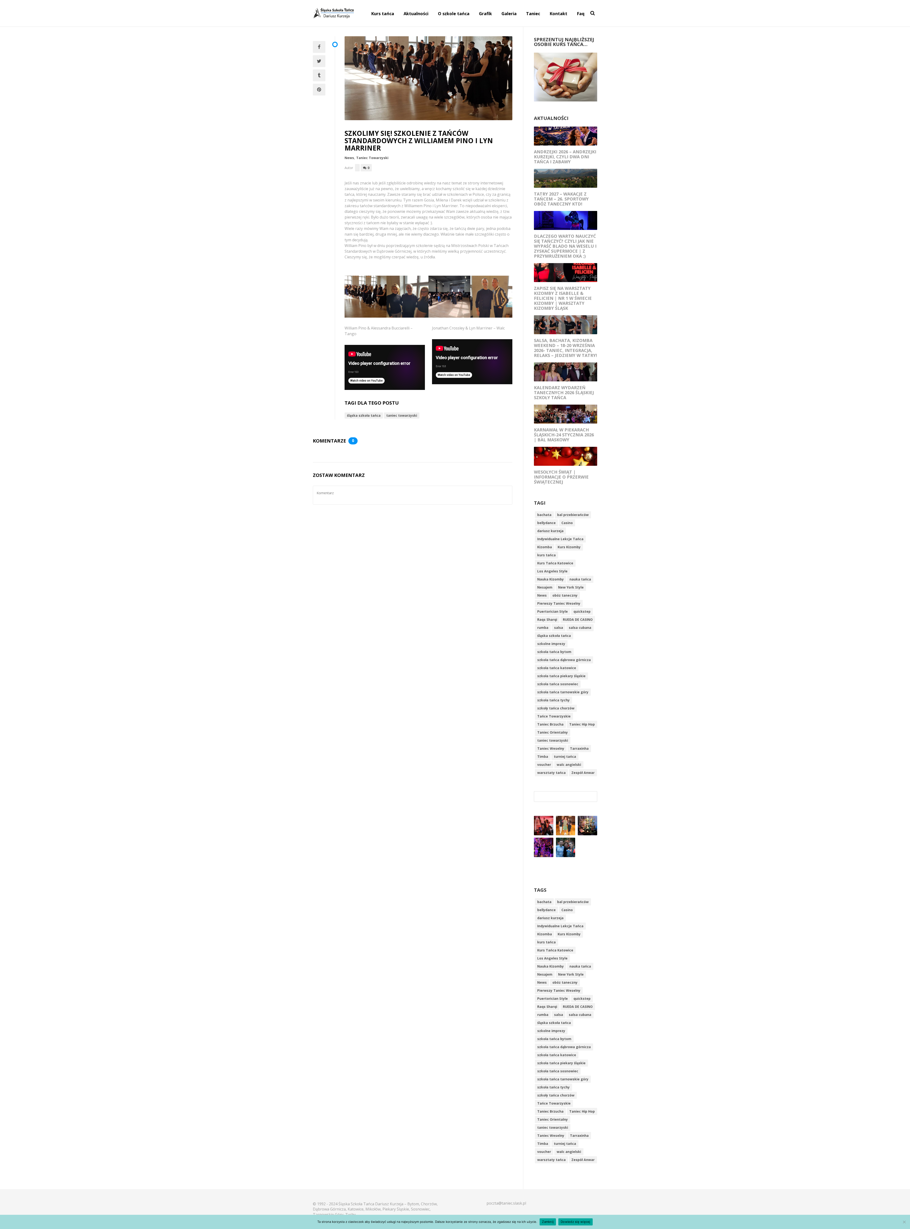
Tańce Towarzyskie (554, 716)
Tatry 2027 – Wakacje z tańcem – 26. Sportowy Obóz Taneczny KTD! (561, 199)
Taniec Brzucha (550, 724)
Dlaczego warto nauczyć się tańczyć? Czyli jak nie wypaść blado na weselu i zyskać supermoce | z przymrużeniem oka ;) (565, 246)
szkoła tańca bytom (554, 651)
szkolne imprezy (551, 643)
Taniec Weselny (550, 748)
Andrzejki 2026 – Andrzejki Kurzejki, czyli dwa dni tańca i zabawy (565, 156)
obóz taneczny (565, 595)
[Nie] (904, 1222)
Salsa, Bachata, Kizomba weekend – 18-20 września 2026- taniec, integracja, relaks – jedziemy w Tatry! (565, 348)
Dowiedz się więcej (575, 1222)
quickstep (582, 611)
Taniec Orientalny (552, 732)
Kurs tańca (382, 13)
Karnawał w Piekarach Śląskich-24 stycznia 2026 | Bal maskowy (564, 435)
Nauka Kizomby (550, 579)
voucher (544, 764)
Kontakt (558, 13)
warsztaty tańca (551, 772)
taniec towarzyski (401, 415)
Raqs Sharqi (547, 619)
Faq (580, 13)
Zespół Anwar (583, 772)
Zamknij (548, 1222)
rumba (542, 627)
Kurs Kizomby (569, 547)
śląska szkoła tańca (364, 415)
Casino (567, 523)
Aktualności (416, 13)
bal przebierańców (573, 514)
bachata (544, 514)
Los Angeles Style (552, 571)
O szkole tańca (453, 13)
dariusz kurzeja (550, 531)
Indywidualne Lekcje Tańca (560, 539)
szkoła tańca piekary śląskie (561, 676)
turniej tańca (565, 756)
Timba (542, 756)
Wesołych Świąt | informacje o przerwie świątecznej (561, 477)
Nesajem (544, 587)
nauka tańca (580, 579)
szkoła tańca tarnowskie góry (562, 692)
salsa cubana (580, 627)
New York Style (571, 587)
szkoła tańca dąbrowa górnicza (564, 660)
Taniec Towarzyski (372, 157)
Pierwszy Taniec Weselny (558, 603)
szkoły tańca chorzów (555, 708)
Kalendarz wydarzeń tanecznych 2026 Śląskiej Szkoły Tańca (564, 392)
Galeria (509, 13)
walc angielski (569, 764)
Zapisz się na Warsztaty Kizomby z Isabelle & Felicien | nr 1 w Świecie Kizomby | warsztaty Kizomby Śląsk (563, 298)
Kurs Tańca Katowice (555, 563)
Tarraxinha (579, 748)
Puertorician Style (552, 611)
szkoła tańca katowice (556, 668)
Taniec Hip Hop (582, 724)
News (349, 157)
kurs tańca (546, 555)
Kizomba (544, 547)
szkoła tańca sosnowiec (557, 684)
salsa (558, 627)
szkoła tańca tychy (553, 700)
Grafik (485, 13)
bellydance (546, 523)
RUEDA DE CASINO (578, 619)
